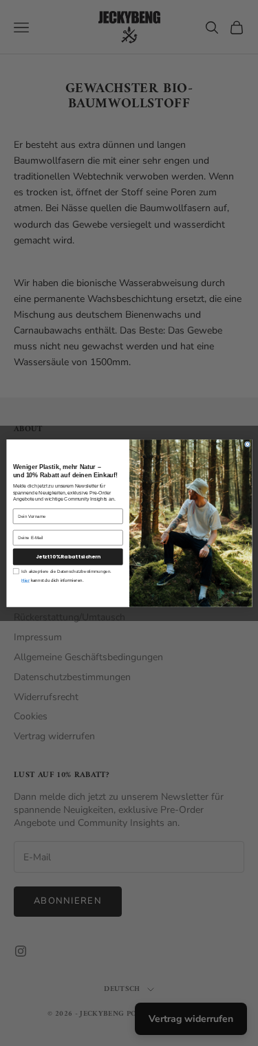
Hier (25, 580)
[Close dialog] (247, 444)
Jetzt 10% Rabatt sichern (67, 556)
